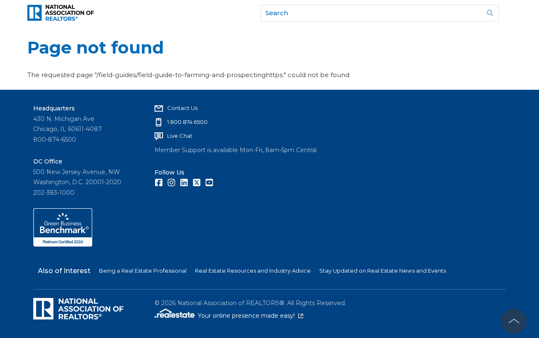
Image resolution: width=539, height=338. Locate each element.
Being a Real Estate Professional (143, 270)
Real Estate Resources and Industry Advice (253, 270)
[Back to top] (513, 321)
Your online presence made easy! (250, 315)
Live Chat (179, 135)
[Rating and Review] (62, 244)
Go (489, 13)
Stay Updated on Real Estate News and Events (382, 270)
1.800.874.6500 (187, 121)
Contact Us (182, 108)
